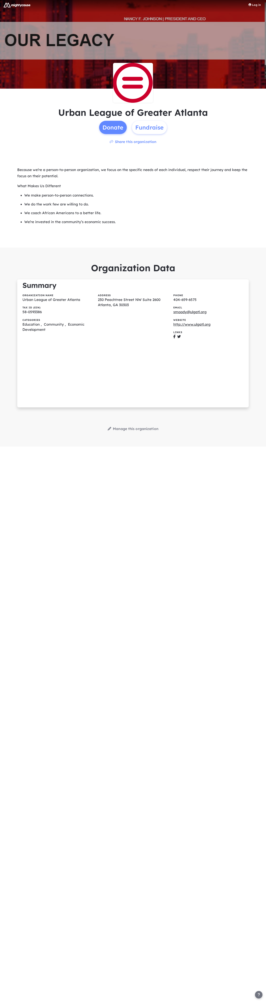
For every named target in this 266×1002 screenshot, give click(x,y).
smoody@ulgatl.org (190, 312)
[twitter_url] (179, 336)
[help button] (258, 994)
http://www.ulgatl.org (192, 324)
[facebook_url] (174, 336)
